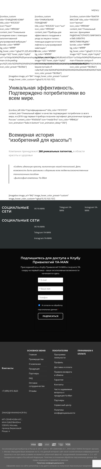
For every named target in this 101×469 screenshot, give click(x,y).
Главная (33, 354)
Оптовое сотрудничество (37, 384)
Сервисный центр (62, 405)
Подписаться (50, 316)
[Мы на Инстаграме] (82, 209)
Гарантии (58, 379)
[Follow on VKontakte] (31, 209)
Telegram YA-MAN (42, 232)
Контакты (58, 384)
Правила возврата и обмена (63, 373)
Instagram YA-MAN (43, 238)
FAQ (31, 378)
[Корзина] (83, 10)
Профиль (58, 362)
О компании (35, 364)
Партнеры (34, 373)
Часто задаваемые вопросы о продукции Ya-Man (63, 392)
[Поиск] (78, 10)
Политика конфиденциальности (64, 411)
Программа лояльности (60, 356)
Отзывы (32, 391)
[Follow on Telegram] (57, 209)
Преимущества (36, 359)
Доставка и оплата (63, 367)
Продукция (34, 368)
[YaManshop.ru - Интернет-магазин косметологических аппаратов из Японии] (11, 7)
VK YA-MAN (39, 208)
